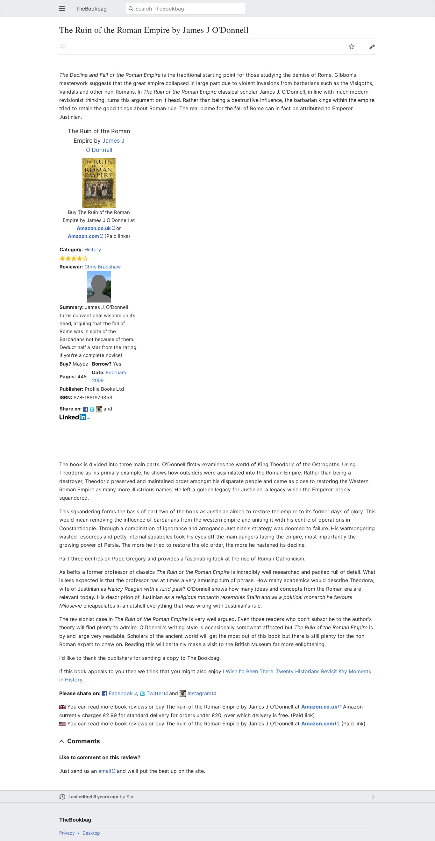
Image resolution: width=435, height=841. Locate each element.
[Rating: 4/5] (74, 258)
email (104, 771)
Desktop (91, 833)
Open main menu (62, 8)
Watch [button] (351, 46)
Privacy (67, 833)
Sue (130, 796)
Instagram (199, 693)
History (92, 249)
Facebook (121, 693)
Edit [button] (372, 46)
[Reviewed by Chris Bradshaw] (99, 286)
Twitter (154, 693)
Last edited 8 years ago (93, 796)
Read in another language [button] (63, 46)
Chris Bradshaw (102, 267)
